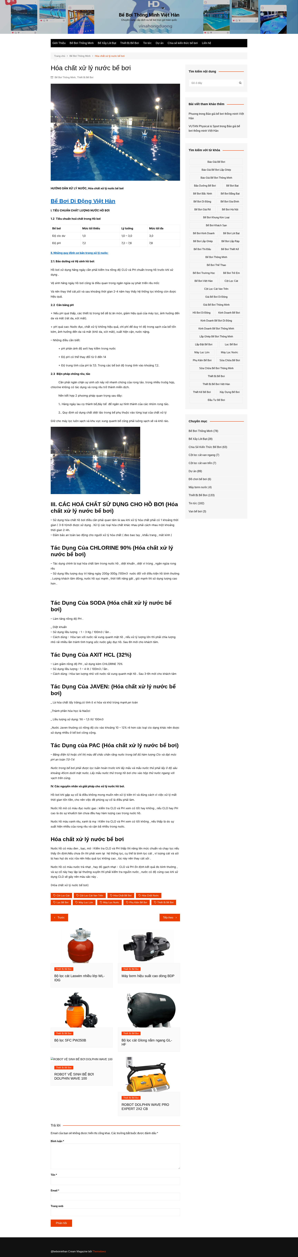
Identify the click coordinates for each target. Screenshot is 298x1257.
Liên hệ (206, 43)
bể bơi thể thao (216, 265)
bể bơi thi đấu (202, 249)
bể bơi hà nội (230, 209)
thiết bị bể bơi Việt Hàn (216, 384)
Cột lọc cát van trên (200, 463)
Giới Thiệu (59, 43)
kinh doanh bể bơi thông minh (216, 328)
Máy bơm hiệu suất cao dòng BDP (148, 976)
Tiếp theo (168, 917)
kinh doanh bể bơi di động (216, 320)
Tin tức (147, 43)
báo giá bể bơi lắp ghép (216, 169)
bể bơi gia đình (230, 201)
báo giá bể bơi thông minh (216, 177)
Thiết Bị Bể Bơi (129, 43)
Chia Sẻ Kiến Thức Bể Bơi (205, 447)
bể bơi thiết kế (230, 249)
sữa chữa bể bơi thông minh (216, 368)
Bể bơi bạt (232, 185)
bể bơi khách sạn (216, 225)
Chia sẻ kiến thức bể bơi (183, 43)
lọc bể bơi (62, 902)
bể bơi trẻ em (231, 272)
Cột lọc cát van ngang (202, 455)
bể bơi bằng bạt (230, 193)
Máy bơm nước (198, 487)
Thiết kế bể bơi (202, 392)
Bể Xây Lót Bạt (107, 43)
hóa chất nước (150, 895)
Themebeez (99, 1251)
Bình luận (57, 1141)
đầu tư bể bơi (216, 399)
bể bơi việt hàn (204, 280)
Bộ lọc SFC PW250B (70, 1040)
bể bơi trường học (204, 272)
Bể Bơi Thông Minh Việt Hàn (149, 15)
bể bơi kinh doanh (204, 233)
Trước (61, 917)
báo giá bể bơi (216, 161)
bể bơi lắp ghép (203, 241)
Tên (54, 1174)
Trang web (57, 1206)
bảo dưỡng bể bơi (205, 185)
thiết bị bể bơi (165, 902)
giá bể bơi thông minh (216, 304)
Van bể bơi (195, 511)
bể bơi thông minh (216, 257)
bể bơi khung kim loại (216, 217)
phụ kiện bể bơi (138, 902)
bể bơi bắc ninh (202, 193)
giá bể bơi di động (216, 296)
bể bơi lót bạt (231, 233)
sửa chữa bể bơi (230, 360)
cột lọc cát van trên (91, 895)
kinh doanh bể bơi (229, 312)
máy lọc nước (111, 902)
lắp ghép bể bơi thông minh (216, 336)
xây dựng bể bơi (230, 392)
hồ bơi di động (201, 312)
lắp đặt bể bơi (203, 344)
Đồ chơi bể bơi (198, 479)
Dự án (159, 43)
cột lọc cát (63, 895)
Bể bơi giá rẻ (202, 209)
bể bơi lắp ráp (230, 241)
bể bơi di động (202, 201)
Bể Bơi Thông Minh (82, 43)
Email (55, 1190)
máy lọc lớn (86, 902)
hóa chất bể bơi (122, 895)
